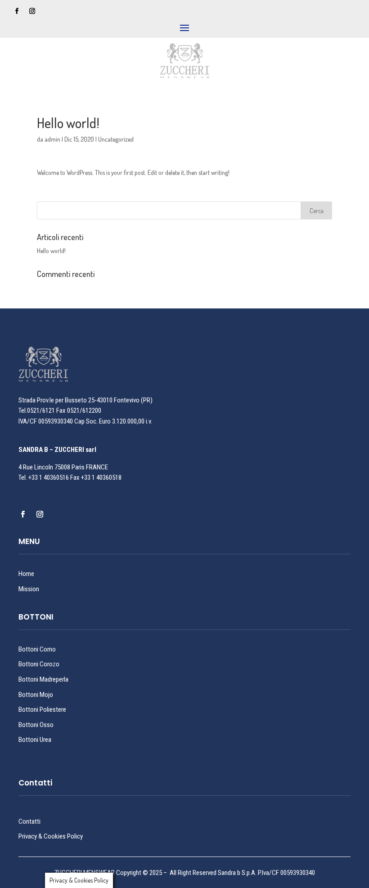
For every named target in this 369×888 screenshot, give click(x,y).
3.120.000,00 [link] (128, 421)
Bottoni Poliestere (42, 709)
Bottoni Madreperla (43, 679)
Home (26, 574)
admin (52, 139)
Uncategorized (116, 139)
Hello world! (51, 250)
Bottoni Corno (37, 649)
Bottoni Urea (34, 740)
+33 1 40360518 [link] (101, 477)
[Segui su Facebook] (17, 11)
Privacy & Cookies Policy (50, 836)
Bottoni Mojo (35, 695)
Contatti (29, 821)
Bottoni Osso (36, 725)
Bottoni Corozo (38, 664)
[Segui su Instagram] (32, 11)
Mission (28, 589)
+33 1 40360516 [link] (48, 477)
